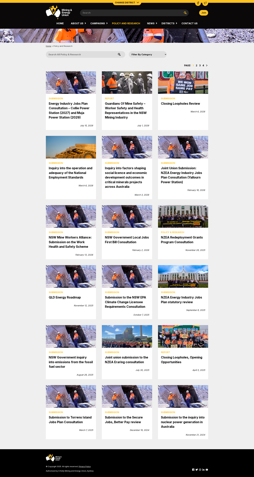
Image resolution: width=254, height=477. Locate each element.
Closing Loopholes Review (180, 103)
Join (203, 12)
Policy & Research (172, 232)
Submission (56, 98)
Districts (168, 23)
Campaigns (97, 23)
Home (60, 23)
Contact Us (190, 23)
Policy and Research (126, 23)
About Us (77, 23)
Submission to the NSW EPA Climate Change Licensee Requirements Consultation (125, 302)
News (150, 23)
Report (109, 98)
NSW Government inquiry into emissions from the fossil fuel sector (71, 362)
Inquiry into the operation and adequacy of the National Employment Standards (70, 172)
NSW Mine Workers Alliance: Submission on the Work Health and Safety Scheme (70, 242)
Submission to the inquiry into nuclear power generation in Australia (183, 422)
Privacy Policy (85, 466)
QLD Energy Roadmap (65, 297)
